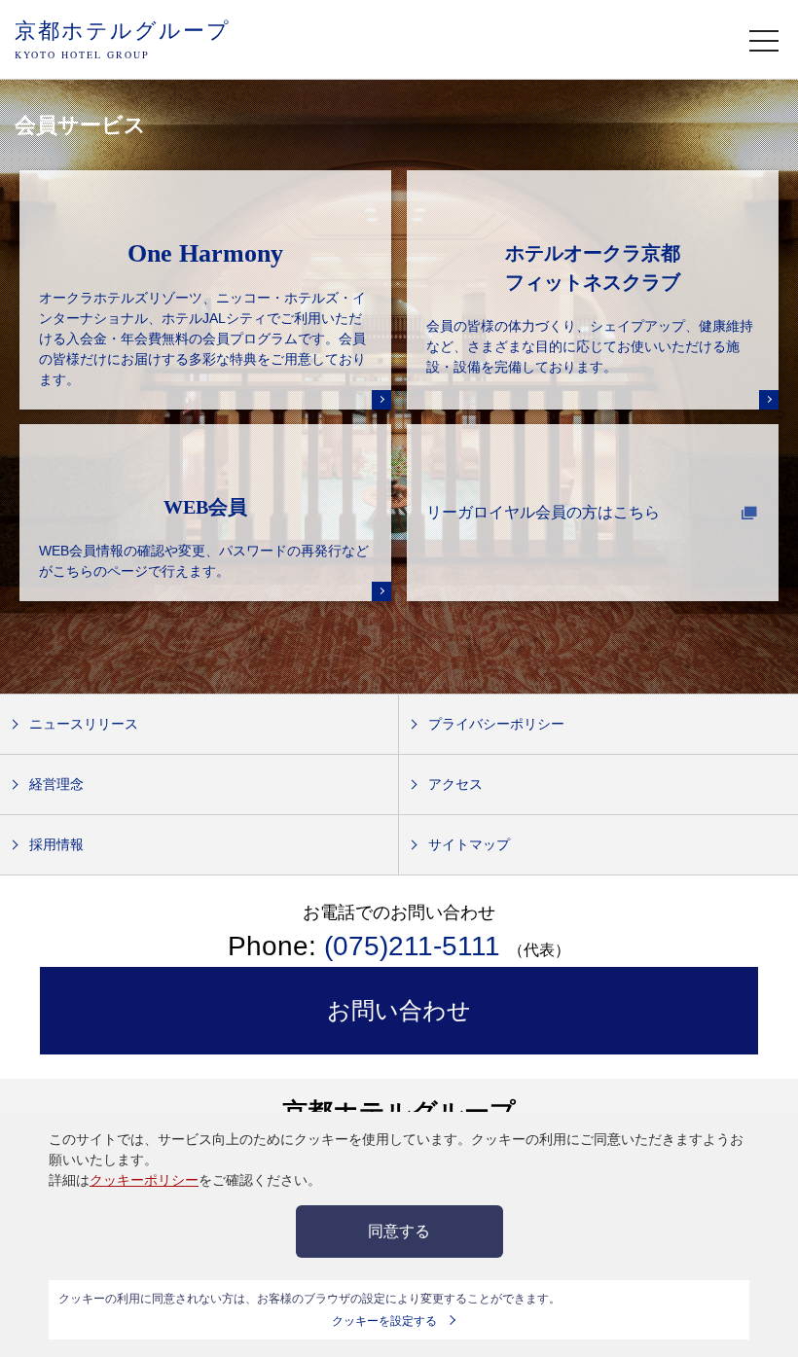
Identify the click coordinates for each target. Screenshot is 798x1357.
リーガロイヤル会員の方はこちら (543, 512)
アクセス (455, 784)
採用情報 (56, 844)
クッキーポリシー (144, 1180)
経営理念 (56, 784)
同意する (399, 1231)
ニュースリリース (83, 724)
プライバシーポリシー (496, 724)
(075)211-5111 (412, 946)
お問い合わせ (399, 1010)
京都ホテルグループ (123, 38)
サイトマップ (469, 844)
